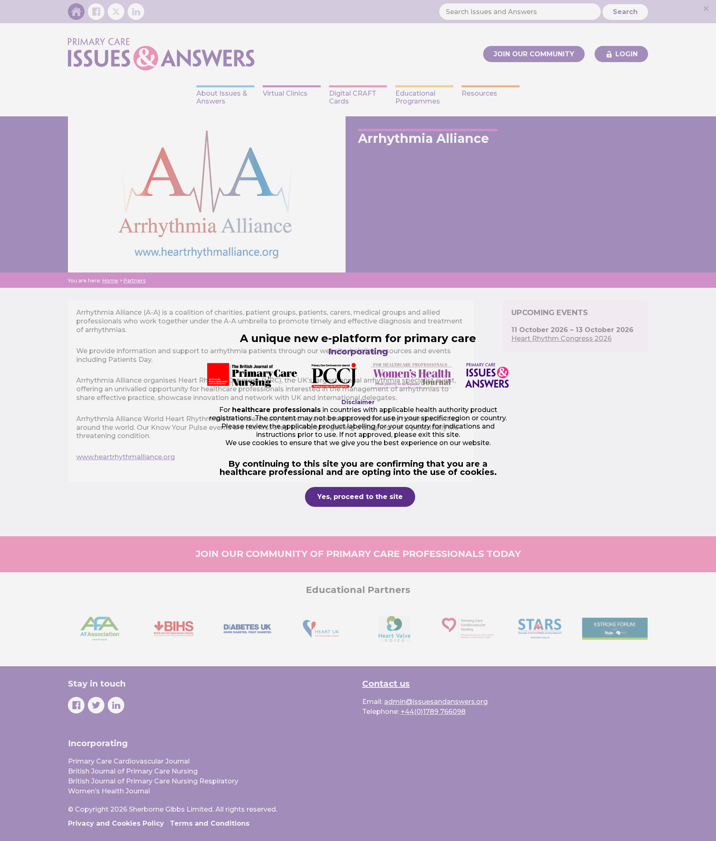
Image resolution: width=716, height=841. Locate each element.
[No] (705, 8)
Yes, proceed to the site (360, 497)
